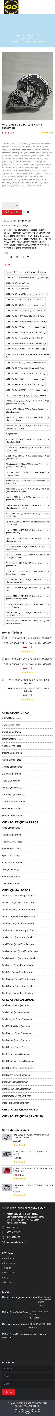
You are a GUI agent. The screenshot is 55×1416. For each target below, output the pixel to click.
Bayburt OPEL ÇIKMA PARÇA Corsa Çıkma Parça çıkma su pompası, (27, 539)
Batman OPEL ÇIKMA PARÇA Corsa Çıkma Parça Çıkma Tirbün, (27, 449)
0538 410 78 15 (13, 1232)
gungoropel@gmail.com (17, 1242)
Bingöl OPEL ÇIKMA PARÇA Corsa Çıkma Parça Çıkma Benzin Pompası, (27, 572)
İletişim (7, 1282)
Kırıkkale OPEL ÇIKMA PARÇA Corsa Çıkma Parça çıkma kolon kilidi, (27, 440)
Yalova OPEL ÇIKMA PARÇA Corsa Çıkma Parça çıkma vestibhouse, (27, 418)
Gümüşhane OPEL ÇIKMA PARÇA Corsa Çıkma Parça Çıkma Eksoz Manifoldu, (27, 465)
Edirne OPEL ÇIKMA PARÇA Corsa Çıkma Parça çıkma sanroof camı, (27, 523)
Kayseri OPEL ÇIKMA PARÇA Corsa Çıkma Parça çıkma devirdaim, (27, 531)
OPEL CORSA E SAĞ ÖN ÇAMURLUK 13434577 (27, 664)
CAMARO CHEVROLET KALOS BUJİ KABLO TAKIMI (31, 1136)
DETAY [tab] (7, 264)
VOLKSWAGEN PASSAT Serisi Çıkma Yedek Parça (26, 294)
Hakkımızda (9, 1263)
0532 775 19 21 (13, 1227)
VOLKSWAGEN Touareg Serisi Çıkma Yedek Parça (26, 363)
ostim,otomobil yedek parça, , (25, 230)
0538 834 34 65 (13, 1237)
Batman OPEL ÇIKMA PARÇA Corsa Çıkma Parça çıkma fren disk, (27, 564)
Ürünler (7, 1268)
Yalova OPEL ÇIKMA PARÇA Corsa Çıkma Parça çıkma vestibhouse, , (27, 242)
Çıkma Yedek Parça (14, 272)
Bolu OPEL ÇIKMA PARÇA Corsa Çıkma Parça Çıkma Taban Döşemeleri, (27, 622)
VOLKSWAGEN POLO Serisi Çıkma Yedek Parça (25, 300)
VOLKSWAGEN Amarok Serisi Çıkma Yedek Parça (26, 343)
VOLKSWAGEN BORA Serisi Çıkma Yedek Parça (25, 316)
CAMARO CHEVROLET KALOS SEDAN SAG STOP (32, 1169)
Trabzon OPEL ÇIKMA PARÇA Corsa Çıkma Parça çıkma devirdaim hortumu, (27, 580)
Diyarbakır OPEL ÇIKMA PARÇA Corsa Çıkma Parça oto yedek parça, (27, 473)
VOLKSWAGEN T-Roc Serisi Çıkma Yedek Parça (25, 368)
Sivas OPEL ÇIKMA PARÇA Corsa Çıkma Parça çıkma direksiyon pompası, (27, 556)
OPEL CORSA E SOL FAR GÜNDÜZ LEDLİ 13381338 (27, 689)
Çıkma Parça (43, 278)
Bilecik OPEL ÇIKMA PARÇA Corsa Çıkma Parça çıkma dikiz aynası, (27, 457)
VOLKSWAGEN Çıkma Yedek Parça (20, 278)
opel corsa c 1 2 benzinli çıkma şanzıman (22, 126)
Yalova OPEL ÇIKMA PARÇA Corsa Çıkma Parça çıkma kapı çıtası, (27, 410)
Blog (6, 1277)
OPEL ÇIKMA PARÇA (34, 35)
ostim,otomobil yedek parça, (17, 395)
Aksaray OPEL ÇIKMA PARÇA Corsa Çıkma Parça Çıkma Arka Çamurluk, (27, 613)
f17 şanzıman (11, 434)
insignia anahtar (39, 395)
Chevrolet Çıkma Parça (39, 1324)
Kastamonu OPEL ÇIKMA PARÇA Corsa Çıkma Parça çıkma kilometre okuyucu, (27, 490)
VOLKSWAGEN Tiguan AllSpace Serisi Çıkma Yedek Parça (27, 355)
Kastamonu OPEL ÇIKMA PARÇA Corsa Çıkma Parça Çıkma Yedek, (27, 515)
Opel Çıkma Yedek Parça (39, 1312)
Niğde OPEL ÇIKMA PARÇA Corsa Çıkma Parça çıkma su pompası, (27, 482)
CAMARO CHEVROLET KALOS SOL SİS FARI (33, 1186)
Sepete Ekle (13, 212)
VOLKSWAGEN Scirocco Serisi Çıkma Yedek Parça (26, 321)
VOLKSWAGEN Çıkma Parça (17, 283)
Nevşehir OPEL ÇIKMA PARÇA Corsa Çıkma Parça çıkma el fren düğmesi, (27, 498)
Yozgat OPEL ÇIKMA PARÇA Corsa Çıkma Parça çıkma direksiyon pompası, (27, 597)
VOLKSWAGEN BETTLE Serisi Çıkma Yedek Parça (26, 311)
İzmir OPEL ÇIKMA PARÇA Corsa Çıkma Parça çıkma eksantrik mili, (27, 548)
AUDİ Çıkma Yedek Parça (35, 272)
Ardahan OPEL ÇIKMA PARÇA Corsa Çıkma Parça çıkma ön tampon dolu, (27, 427)
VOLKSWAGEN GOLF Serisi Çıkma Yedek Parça (25, 305)
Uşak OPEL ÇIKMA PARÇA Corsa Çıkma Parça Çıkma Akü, (27, 589)
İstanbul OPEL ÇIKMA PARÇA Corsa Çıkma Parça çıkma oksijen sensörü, (27, 402)
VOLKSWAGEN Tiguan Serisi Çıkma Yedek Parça (25, 349)
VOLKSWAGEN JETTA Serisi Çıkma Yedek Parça (25, 338)
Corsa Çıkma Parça (29, 38)
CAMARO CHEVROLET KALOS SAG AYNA (31, 1152)
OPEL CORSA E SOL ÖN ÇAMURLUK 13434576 (27, 643)
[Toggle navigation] (49, 4)
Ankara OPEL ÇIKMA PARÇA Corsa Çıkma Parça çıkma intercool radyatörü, (27, 506)
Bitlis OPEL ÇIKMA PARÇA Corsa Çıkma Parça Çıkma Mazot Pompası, (27, 605)
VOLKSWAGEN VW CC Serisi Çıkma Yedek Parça (25, 327)
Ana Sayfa (16, 35)
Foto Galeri (9, 1273)
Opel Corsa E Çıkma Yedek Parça (44, 1299)
